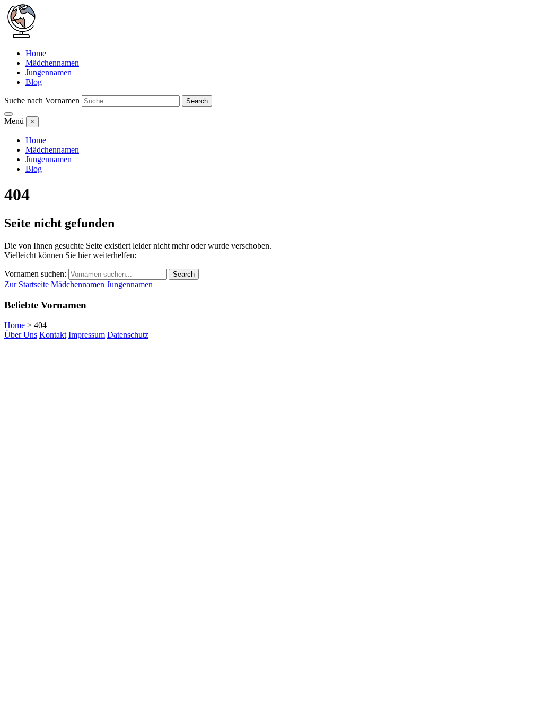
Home (35, 53)
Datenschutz (127, 334)
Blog (33, 81)
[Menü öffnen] (8, 114)
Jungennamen (48, 72)
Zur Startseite (26, 284)
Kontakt (52, 334)
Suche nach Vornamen (42, 100)
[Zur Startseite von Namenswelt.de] (21, 35)
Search (197, 101)
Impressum (86, 334)
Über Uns (20, 334)
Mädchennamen (52, 62)
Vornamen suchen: (35, 273)
